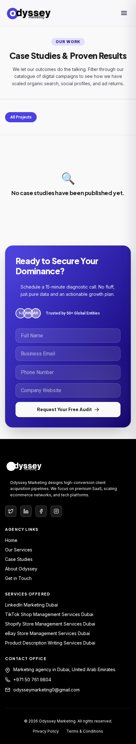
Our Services (18, 549)
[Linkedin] (26, 511)
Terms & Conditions (84, 731)
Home (11, 540)
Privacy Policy (46, 731)
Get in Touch (18, 578)
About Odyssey (21, 568)
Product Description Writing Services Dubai (50, 642)
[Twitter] (10, 511)
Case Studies (19, 559)
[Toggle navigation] (124, 13)
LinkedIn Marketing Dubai (31, 604)
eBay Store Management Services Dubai (47, 633)
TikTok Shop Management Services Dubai (49, 614)
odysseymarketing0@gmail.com (46, 689)
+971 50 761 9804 (32, 679)
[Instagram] (56, 511)
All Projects (21, 117)
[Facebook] (41, 511)
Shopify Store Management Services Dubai (50, 623)
